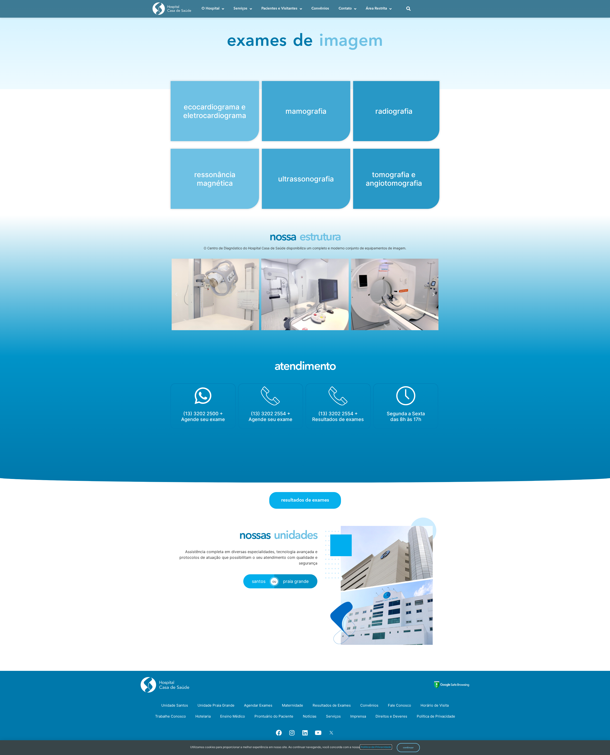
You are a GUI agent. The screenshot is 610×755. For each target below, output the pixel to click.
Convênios (320, 8)
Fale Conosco (399, 705)
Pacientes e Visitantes (279, 8)
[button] (176, 294)
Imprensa (358, 716)
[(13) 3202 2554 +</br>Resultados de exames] (338, 395)
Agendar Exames (258, 705)
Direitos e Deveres (391, 716)
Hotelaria (203, 716)
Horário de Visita (435, 705)
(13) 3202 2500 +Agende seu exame (203, 416)
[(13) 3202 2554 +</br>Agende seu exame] (270, 395)
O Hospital (210, 8)
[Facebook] (279, 733)
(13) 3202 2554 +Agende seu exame (270, 416)
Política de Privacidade (436, 716)
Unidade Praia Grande (216, 705)
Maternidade (292, 705)
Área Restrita (376, 8)
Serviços (240, 8)
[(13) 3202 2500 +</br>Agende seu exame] (203, 395)
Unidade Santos (174, 705)
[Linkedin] (305, 733)
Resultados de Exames (332, 705)
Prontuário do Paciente (273, 716)
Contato (345, 8)
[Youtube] (318, 733)
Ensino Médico (232, 716)
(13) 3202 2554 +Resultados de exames (338, 416)
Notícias (309, 716)
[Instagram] (292, 733)
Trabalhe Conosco (170, 716)
